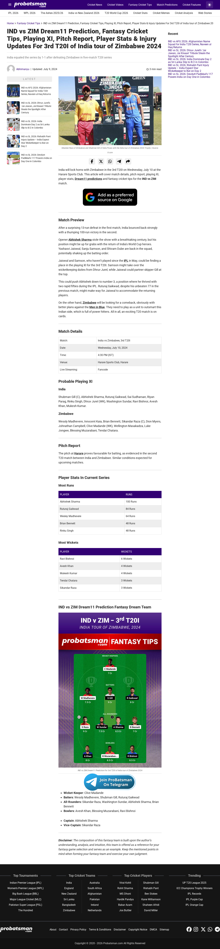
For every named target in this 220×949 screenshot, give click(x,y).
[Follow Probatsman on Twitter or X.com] (203, 931)
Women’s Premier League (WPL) (25, 888)
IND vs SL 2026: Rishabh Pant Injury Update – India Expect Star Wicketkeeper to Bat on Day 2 (188, 68)
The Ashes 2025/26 (52, 13)
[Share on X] (101, 161)
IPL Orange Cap (194, 904)
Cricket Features (192, 4)
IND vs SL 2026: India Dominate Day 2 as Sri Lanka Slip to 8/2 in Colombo (35, 124)
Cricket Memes (161, 13)
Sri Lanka (69, 899)
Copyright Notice (137, 929)
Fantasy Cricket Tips (140, 4)
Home (10, 23)
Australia (95, 882)
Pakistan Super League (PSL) (25, 904)
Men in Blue (97, 307)
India (69, 882)
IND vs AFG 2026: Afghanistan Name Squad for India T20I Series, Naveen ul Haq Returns (36, 90)
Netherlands (94, 910)
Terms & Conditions (100, 929)
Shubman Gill (151, 882)
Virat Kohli (125, 882)
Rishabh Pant (151, 888)
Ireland (95, 904)
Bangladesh (69, 904)
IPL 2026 (13, 13)
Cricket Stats (140, 13)
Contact (63, 929)
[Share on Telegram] (119, 161)
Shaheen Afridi (151, 904)
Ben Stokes (151, 893)
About (53, 929)
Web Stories (205, 13)
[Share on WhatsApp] (110, 161)
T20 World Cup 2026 (116, 13)
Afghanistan (95, 893)
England (69, 888)
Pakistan (95, 899)
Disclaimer (120, 929)
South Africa (95, 888)
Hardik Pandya (125, 899)
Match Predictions (167, 4)
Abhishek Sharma (80, 239)
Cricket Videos (115, 4)
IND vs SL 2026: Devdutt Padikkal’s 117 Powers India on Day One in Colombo (36, 158)
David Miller (151, 910)
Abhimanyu (22, 69)
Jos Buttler (125, 910)
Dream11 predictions (88, 178)
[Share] (128, 161)
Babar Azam (125, 904)
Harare (78, 453)
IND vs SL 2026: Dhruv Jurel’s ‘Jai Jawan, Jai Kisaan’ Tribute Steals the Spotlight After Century (189, 53)
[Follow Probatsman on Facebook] (189, 931)
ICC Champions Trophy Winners (194, 888)
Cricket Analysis (184, 13)
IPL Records (194, 893)
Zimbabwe (89, 302)
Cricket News (94, 4)
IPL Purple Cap (194, 899)
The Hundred (25, 910)
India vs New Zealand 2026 (83, 13)
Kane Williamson (151, 899)
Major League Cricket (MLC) (25, 899)
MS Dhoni (125, 893)
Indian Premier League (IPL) (25, 882)
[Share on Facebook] (92, 161)
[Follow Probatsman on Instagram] (196, 931)
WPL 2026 (29, 13)
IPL (126, 260)
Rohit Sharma (125, 888)
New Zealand (69, 893)
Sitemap (164, 929)
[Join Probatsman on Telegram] (217, 931)
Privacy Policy (78, 929)
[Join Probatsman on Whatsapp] (211, 931)
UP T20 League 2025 (194, 882)
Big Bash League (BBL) (25, 893)
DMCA (153, 929)
